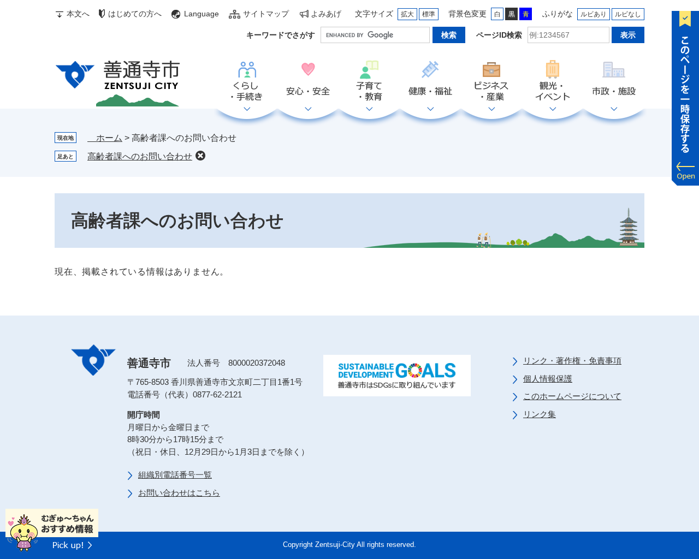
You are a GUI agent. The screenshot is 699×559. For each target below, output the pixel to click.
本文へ (78, 13)
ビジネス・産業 (491, 81)
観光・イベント (552, 81)
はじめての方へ (135, 13)
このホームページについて (572, 396)
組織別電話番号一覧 (175, 474)
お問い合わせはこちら (179, 492)
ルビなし (628, 14)
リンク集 (539, 414)
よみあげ (326, 13)
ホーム (104, 137)
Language (201, 13)
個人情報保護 (547, 378)
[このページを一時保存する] (685, 95)
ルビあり (593, 14)
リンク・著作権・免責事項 (572, 360)
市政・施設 (613, 81)
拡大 (407, 14)
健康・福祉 (430, 81)
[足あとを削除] (200, 155)
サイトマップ (266, 13)
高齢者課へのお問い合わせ (139, 156)
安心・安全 (308, 81)
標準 (428, 14)
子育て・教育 (369, 81)
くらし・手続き (246, 81)
